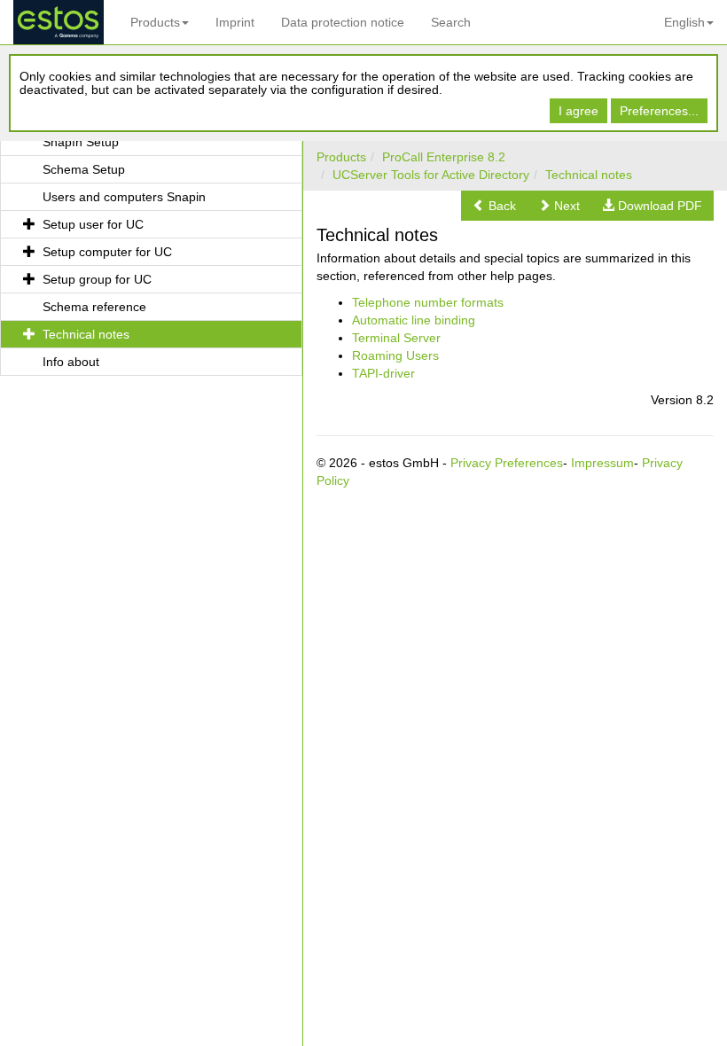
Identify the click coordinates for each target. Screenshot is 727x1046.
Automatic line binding (413, 320)
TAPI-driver (383, 373)
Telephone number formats (428, 302)
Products (155, 22)
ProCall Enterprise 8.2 (443, 157)
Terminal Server (396, 338)
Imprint (234, 22)
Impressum (602, 463)
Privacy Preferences (506, 463)
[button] (494, 206)
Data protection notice (342, 22)
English (684, 22)
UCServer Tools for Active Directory (430, 175)
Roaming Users (395, 355)
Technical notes (588, 175)
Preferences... (659, 111)
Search (451, 22)
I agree (578, 111)
